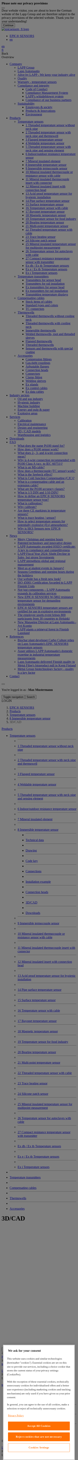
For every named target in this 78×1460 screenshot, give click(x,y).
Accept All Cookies (39, 1425)
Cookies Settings (39, 1447)
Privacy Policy (16, 1415)
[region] (39, 1402)
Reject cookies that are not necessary (39, 1436)
